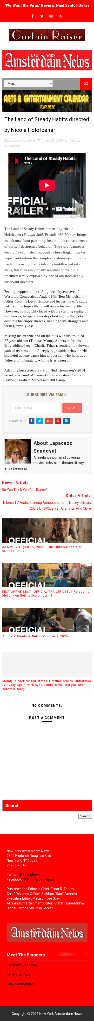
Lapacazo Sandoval (22, 965)
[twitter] (42, 16)
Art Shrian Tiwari (19, 975)
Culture (74, 140)
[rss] (60, 16)
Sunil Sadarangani (20, 984)
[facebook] (32, 16)
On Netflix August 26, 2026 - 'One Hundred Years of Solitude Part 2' (42, 549)
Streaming (12, 145)
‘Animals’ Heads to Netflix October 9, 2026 (35, 636)
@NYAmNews (29, 875)
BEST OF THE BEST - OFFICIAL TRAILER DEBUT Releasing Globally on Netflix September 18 (45, 594)
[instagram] (51, 16)
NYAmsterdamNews (38, 879)
